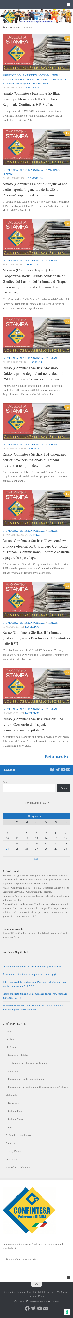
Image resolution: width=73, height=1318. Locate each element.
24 (7, 848)
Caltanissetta (27, 75)
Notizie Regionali (54, 79)
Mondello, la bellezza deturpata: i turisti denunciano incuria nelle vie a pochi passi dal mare (34, 1007)
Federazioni (12, 1070)
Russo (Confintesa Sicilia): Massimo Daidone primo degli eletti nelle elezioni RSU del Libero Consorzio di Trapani (33, 373)
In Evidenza (10, 169)
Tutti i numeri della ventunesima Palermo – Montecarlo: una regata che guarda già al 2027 (34, 984)
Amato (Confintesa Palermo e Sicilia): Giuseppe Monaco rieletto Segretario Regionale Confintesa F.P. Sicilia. (31, 99)
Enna (55, 75)
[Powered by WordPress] (27, 1301)
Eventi (9, 1126)
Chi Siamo (11, 1046)
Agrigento (9, 75)
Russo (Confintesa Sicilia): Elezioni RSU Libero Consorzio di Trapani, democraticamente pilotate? (34, 724)
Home (9, 1030)
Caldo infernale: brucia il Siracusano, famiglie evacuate (32, 966)
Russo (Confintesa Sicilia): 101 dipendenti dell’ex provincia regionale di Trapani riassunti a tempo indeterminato (34, 460)
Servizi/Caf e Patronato (18, 1167)
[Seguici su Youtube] (63, 770)
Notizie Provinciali (27, 79)
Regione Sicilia (26, 83)
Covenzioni (11, 1159)
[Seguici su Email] (68, 770)
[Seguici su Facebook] (52, 770)
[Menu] (69, 4)
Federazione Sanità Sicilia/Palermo (26, 1078)
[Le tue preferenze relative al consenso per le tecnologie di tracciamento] (67, 1312)
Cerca (6, 782)
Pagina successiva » (57, 756)
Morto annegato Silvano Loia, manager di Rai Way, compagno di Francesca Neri (36, 995)
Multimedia (12, 1094)
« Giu (35, 858)
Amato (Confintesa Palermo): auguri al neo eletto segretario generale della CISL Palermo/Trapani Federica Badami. (35, 189)
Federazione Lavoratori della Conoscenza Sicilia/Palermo (38, 1086)
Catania (44, 75)
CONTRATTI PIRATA (36, 803)
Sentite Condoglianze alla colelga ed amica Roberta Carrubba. (35, 875)
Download (13, 1102)
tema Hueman (52, 1300)
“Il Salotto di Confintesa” (19, 1135)
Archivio (10, 1143)
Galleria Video (16, 1118)
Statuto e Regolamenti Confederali (29, 1062)
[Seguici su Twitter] (58, 770)
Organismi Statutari (18, 1054)
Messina (8, 79)
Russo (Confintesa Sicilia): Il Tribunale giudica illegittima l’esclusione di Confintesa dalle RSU (36, 638)
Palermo (8, 83)
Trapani (43, 83)
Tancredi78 (32, 87)
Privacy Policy (13, 1151)
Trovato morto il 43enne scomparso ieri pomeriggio (30, 974)
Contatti (10, 1038)
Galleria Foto (15, 1110)
